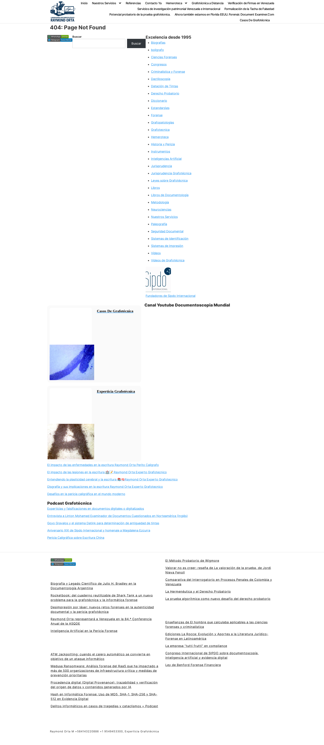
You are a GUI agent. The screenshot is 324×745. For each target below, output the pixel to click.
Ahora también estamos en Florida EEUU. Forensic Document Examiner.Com (224, 14)
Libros (155, 188)
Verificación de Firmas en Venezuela (251, 3)
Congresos (159, 64)
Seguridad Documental (167, 231)
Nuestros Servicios (104, 3)
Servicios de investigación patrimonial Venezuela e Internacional (178, 9)
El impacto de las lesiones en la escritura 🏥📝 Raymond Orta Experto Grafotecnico (107, 472)
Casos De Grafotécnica (255, 20)
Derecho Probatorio (165, 93)
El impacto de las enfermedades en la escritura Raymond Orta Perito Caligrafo (103, 465)
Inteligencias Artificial (166, 159)
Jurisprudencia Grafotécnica (171, 173)
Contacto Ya (153, 3)
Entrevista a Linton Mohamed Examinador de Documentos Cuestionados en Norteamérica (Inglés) (117, 516)
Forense (157, 115)
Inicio (84, 3)
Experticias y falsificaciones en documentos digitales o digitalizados (95, 508)
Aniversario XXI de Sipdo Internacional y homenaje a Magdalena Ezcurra (98, 530)
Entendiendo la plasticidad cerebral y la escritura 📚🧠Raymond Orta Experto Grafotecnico (112, 479)
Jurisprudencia (161, 166)
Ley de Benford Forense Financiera (193, 665)
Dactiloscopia (160, 79)
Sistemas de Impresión (167, 246)
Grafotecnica (160, 129)
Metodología (160, 202)
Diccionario (159, 100)
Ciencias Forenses (164, 57)
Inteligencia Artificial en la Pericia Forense (84, 631)
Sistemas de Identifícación (169, 238)
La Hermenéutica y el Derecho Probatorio (198, 591)
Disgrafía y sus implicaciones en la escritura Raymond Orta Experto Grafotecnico (105, 486)
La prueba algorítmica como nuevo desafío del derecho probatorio (218, 599)
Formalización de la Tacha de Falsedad (249, 9)
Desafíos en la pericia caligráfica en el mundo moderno (86, 494)
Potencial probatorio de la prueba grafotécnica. (139, 14)
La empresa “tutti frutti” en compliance (196, 646)
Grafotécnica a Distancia (207, 3)
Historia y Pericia (163, 144)
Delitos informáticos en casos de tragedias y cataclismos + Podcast (104, 706)
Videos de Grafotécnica (167, 260)
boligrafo (157, 50)
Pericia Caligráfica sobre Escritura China (75, 537)
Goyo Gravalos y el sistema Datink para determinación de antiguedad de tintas (103, 523)
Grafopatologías (162, 122)
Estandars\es (160, 108)
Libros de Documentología (169, 195)
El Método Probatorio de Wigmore (192, 560)
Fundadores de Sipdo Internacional (170, 296)
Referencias (133, 3)
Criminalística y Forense (168, 71)
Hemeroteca (174, 3)
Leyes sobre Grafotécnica (169, 180)
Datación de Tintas (164, 86)
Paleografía (159, 224)
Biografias (158, 42)
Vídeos (156, 253)
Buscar (77, 36)
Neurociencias (161, 209)
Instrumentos (160, 151)
